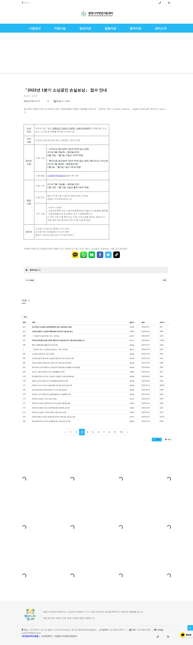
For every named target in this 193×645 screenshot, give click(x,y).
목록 (164, 280)
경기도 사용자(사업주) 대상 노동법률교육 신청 (48, 372)
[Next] (127, 432)
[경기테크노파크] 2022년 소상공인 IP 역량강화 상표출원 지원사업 (55, 367)
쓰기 (158, 439)
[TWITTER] (108, 254)
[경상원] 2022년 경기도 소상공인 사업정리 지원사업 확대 (52, 376)
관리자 (131, 340)
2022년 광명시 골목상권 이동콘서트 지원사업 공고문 (50, 363)
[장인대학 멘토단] (9, 53)
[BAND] (83, 254)
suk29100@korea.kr (31, 632)
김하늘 (131, 345)
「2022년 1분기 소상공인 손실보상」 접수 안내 (48, 349)
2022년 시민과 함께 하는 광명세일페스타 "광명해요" (50, 394)
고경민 (131, 327)
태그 (169, 439)
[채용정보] (183, 53)
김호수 (35, 95)
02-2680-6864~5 (160, 2)
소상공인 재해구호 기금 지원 (42, 354)
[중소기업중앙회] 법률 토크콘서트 (44, 345)
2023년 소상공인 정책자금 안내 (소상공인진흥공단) (50, 403)
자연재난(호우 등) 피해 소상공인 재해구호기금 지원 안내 (52, 358)
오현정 (131, 331)
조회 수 (162, 322)
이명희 (131, 358)
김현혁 (131, 421)
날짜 (143, 322)
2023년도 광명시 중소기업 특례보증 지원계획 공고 (50, 408)
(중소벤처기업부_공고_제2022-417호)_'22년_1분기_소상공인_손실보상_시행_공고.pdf (83, 248)
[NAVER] (91, 254)
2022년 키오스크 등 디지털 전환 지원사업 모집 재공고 (51, 385)
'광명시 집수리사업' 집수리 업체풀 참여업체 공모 (49, 381)
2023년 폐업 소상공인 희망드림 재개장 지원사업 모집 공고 (52, 417)
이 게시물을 (30, 280)
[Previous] (65, 432)
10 (121, 432)
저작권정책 (46, 636)
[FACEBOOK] (100, 254)
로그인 (26, 2)
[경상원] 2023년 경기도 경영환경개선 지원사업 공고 (50, 421)
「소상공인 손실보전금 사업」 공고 (44, 336)
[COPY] (116, 254)
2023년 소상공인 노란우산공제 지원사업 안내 (48, 412)
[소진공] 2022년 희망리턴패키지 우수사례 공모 (48, 390)
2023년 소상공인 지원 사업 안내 (43, 399)
